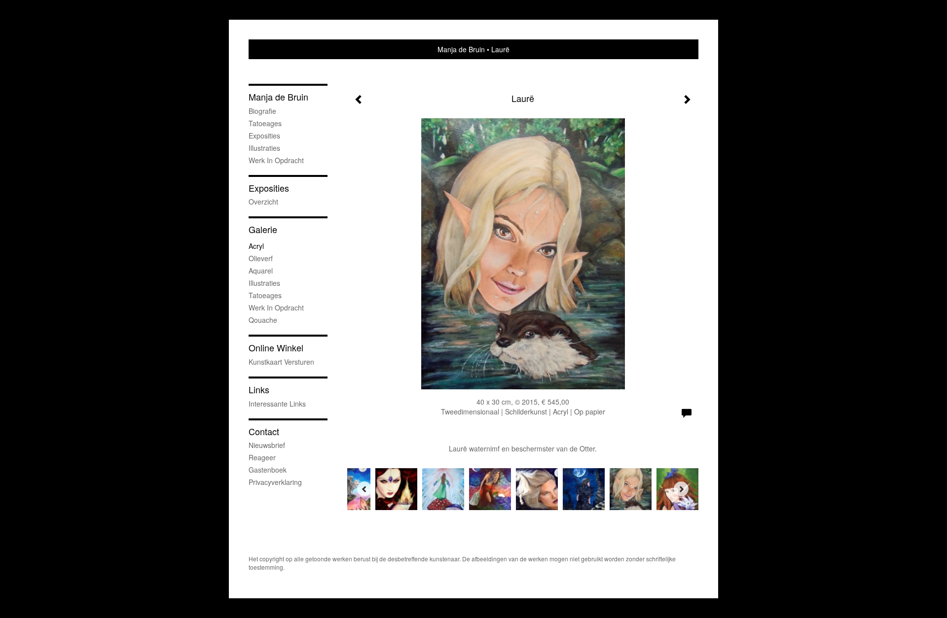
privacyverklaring (275, 482)
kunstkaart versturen (281, 362)
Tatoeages (265, 123)
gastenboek (268, 470)
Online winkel (276, 348)
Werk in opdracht (276, 160)
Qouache (263, 320)
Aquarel (261, 270)
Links (259, 389)
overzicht (263, 201)
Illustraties (264, 148)
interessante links (277, 404)
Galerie (263, 229)
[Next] (681, 488)
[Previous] (364, 488)
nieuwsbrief (267, 445)
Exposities (264, 135)
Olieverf (261, 258)
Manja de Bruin (461, 49)
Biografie (262, 111)
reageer (262, 457)
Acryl (256, 246)
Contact (264, 431)
